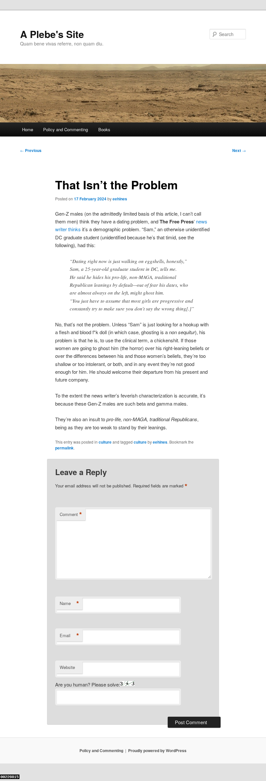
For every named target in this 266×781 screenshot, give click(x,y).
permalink (64, 448)
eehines (120, 199)
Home (27, 129)
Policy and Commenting (65, 129)
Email (69, 635)
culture (105, 442)
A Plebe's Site (52, 34)
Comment (71, 514)
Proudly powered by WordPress (157, 750)
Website (67, 667)
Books (104, 129)
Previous (31, 150)
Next (239, 150)
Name (69, 603)
